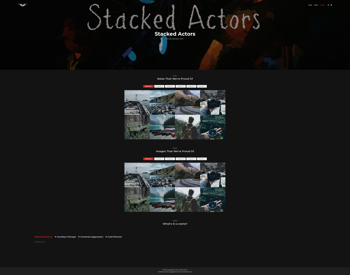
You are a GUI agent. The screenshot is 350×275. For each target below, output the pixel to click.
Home (310, 5)
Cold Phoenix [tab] (114, 237)
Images (322, 5)
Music (316, 5)
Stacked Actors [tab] (44, 237)
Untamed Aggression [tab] (91, 237)
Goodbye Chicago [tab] (66, 237)
